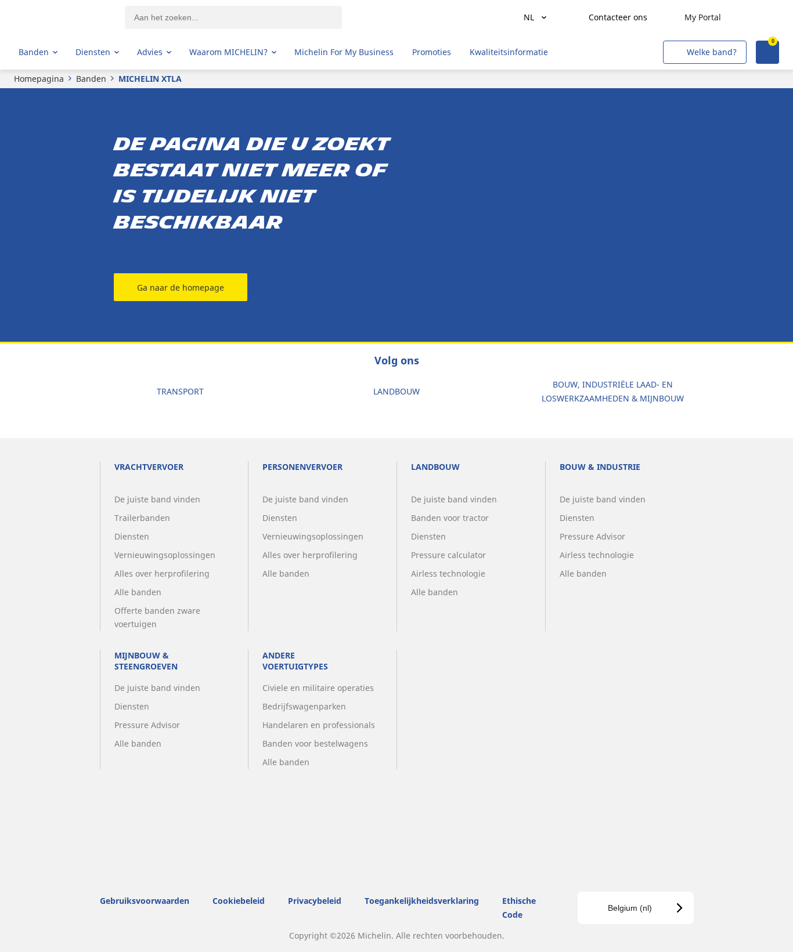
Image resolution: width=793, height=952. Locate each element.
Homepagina (39, 78)
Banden (91, 78)
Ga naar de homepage (180, 287)
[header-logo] (64, 17)
